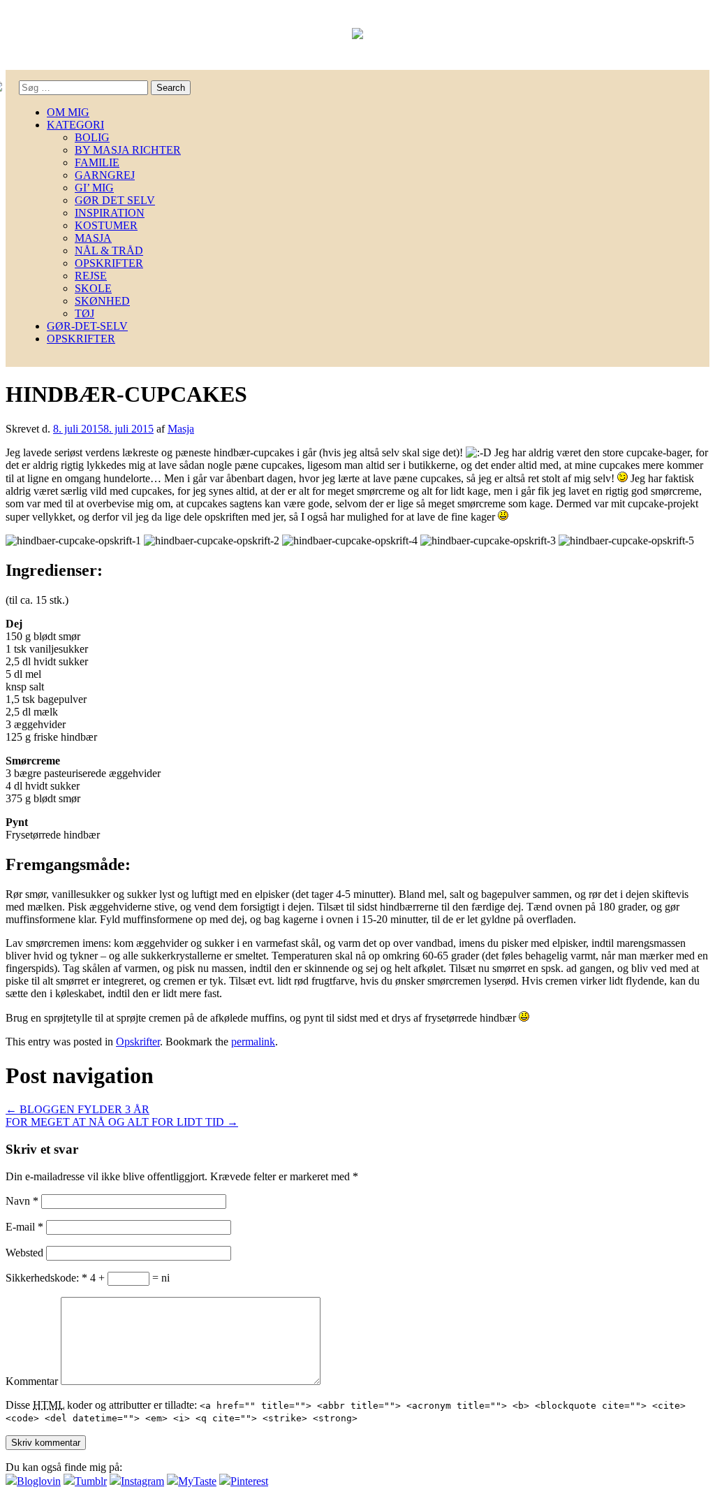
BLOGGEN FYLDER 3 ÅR (77, 1109)
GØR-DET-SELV (87, 326)
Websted (24, 1253)
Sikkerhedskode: (46, 1278)
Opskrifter (138, 1041)
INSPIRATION (110, 213)
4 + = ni (130, 1278)
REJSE (91, 276)
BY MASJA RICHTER (128, 150)
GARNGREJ (105, 175)
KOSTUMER (106, 225)
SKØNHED (102, 301)
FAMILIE (97, 162)
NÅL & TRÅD (109, 250)
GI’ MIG (94, 188)
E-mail (24, 1227)
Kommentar (32, 1381)
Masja (181, 429)
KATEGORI (75, 125)
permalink (253, 1041)
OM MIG (68, 112)
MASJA (93, 238)
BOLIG (92, 137)
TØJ (84, 313)
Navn (22, 1201)
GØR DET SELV (115, 200)
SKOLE (93, 288)
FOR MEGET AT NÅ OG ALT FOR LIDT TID (122, 1122)
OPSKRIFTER (109, 263)
